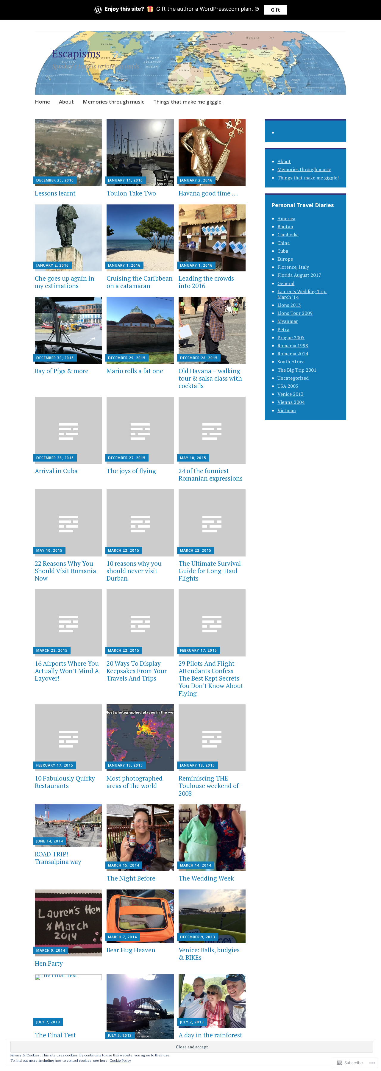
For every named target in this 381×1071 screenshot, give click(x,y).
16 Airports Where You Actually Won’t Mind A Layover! (67, 670)
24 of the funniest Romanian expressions (211, 474)
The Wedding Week (206, 878)
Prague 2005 (291, 337)
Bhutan (285, 226)
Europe (285, 259)
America (286, 218)
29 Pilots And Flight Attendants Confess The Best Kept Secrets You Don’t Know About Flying (211, 678)
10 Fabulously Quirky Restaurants (65, 782)
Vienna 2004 (291, 402)
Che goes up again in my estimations (64, 282)
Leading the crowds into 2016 (206, 282)
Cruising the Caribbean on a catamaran (140, 282)
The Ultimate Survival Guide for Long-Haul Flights (210, 570)
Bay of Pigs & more (61, 371)
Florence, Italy (293, 267)
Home (42, 101)
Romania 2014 (292, 353)
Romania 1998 (292, 345)
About (66, 101)
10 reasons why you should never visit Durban (134, 570)
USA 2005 (287, 386)
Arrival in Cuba (56, 471)
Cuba (282, 251)
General (285, 283)
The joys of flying (132, 471)
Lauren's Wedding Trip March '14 (302, 294)
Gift (275, 10)
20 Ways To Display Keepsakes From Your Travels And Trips (137, 670)
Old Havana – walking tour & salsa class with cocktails (210, 378)
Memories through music (113, 101)
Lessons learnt (55, 193)
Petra (283, 329)
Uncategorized (293, 378)
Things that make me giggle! (188, 101)
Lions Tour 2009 (295, 313)
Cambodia (288, 234)
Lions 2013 (289, 305)
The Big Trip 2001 (296, 370)
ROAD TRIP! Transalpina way (58, 858)
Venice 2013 (290, 394)
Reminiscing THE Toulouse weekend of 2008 (209, 785)
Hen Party (49, 963)
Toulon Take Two (131, 193)
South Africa (291, 361)
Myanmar (287, 321)
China (283, 243)
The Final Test (55, 1035)
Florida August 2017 (299, 275)
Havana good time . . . (209, 193)
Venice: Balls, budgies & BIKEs (209, 953)
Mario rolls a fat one (135, 371)
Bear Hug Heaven (131, 950)
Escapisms (76, 53)
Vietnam (286, 410)
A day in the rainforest (210, 1035)
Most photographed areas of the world (135, 782)
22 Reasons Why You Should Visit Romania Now (65, 570)
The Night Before (131, 878)
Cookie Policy (120, 1060)
